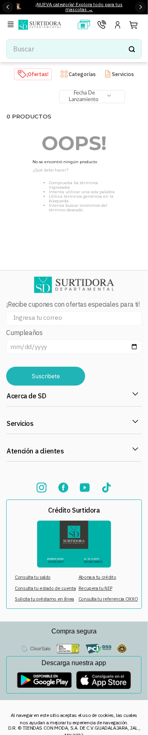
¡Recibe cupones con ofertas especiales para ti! (72, 304)
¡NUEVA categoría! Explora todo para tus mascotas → (79, 7)
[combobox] (73, 49)
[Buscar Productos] (131, 48)
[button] (12, 24)
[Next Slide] (140, 7)
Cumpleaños (24, 333)
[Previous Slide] (7, 7)
